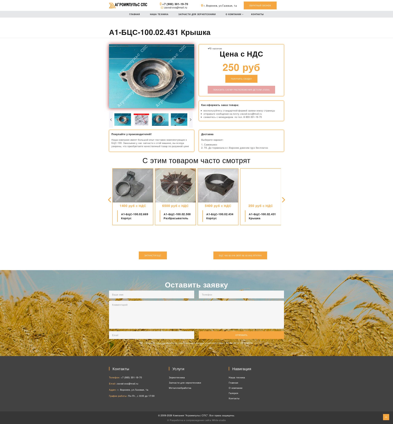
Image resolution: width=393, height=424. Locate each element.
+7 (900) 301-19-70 (175, 4)
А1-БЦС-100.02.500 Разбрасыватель (177, 216)
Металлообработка (180, 387)
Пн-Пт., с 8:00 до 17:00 (141, 395)
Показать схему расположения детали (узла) (241, 89)
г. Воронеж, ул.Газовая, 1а (133, 389)
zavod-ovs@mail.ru (175, 7)
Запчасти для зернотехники (197, 14)
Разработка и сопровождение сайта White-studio (198, 420)
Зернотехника (177, 377)
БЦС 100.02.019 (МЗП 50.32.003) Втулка (240, 255)
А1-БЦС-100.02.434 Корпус (219, 216)
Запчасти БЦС (152, 255)
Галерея (233, 393)
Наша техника (159, 14)
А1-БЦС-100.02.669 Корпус (134, 216)
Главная (134, 14)
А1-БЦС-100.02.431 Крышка (262, 216)
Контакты (257, 14)
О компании (233, 14)
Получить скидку (241, 78)
